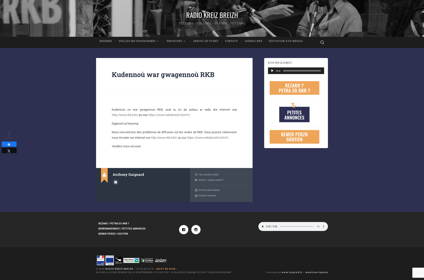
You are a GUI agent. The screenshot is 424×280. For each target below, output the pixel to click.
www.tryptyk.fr (291, 272)
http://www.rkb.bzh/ (125, 115)
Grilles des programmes (137, 41)
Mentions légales (316, 272)
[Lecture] (272, 70)
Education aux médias (286, 41)
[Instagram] (197, 229)
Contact (231, 41)
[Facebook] (184, 229)
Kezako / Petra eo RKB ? (113, 223)
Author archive (116, 182)
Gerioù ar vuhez (205, 41)
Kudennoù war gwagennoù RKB (163, 74)
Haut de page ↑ (167, 268)
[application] (296, 70)
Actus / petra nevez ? (211, 179)
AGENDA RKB (253, 41)
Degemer (105, 41)
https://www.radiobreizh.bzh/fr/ (169, 115)
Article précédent (209, 190)
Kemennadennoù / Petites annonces (122, 228)
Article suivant (207, 195)
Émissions (174, 41)
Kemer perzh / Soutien (113, 233)
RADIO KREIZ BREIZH (212, 15)
